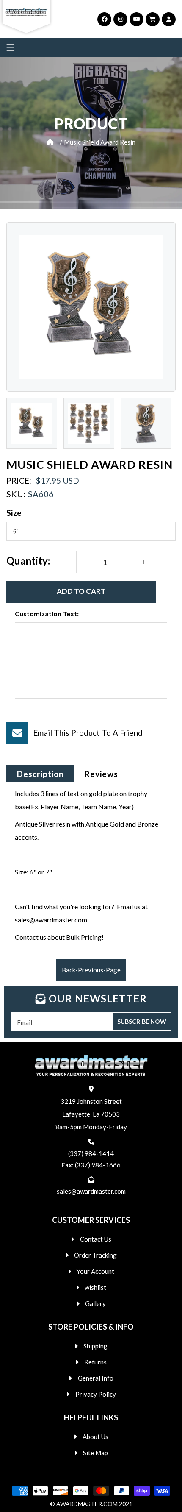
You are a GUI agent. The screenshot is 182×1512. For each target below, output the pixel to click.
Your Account (95, 1271)
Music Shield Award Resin (99, 142)
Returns (95, 1362)
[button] (10, 47)
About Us (95, 1436)
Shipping (95, 1346)
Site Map (95, 1452)
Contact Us (95, 1239)
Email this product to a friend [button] (88, 733)
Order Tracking (95, 1255)
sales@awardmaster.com (91, 1191)
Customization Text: (47, 614)
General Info (95, 1378)
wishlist (95, 1287)
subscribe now (141, 1021)
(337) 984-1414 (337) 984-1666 (91, 1159)
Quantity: (28, 560)
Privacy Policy (95, 1394)
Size (14, 513)
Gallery (95, 1303)
